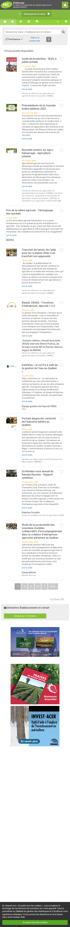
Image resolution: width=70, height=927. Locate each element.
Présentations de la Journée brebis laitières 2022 (39, 107)
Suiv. (53, 586)
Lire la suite (27, 89)
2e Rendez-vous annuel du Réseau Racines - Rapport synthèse (37, 474)
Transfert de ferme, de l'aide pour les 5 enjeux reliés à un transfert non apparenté (39, 253)
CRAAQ (19, 911)
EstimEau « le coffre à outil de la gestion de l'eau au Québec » (40, 368)
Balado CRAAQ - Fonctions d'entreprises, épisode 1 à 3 (38, 304)
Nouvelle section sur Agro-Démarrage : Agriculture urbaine (38, 153)
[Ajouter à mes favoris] (61, 59)
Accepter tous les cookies (35, 922)
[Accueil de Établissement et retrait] (4, 21)
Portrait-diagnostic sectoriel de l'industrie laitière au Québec (39, 421)
